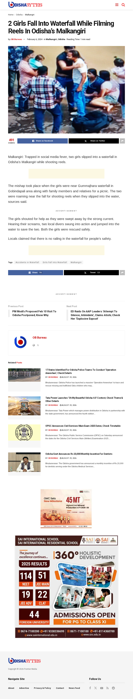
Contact (60, 688)
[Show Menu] (116, 5)
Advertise (24, 688)
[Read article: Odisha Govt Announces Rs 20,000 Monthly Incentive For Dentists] (24, 464)
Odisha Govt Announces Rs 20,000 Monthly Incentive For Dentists (78, 454)
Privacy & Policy (42, 688)
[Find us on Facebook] (90, 688)
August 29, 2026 (68, 377)
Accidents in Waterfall (27, 262)
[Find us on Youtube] (101, 688)
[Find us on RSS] (107, 688)
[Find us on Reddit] (113, 688)
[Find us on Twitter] (95, 688)
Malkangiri (29, 15)
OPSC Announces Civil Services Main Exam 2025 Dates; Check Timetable (82, 426)
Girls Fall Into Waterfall (55, 262)
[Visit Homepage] (25, 5)
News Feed (74, 688)
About (11, 688)
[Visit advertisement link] (66, 509)
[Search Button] (123, 5)
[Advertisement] (66, 174)
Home (10, 15)
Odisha (19, 15)
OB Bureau (16, 39)
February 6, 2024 (34, 39)
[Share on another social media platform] (122, 141)
